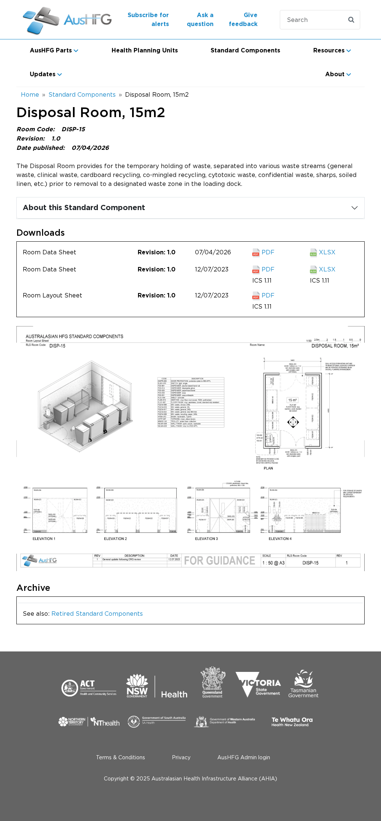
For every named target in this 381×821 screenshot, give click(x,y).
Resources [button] (329, 51)
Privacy (181, 757)
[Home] (60, 19)
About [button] (335, 74)
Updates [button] (42, 74)
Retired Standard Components (97, 613)
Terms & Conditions (120, 757)
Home (30, 94)
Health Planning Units (145, 51)
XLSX (326, 252)
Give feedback (243, 19)
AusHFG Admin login (243, 757)
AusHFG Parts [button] (51, 51)
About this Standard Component (84, 208)
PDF (267, 252)
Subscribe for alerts (148, 19)
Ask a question (200, 19)
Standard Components (245, 51)
